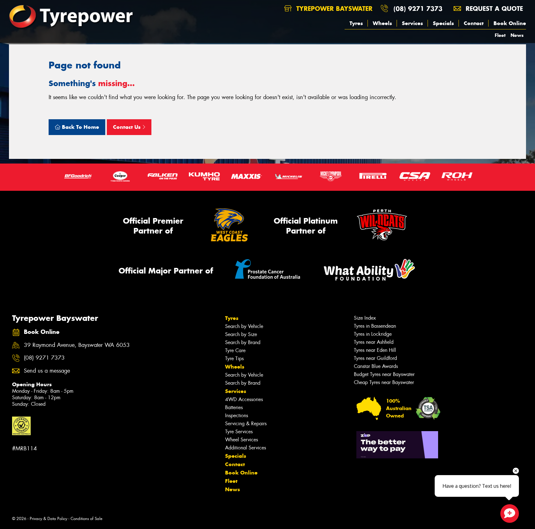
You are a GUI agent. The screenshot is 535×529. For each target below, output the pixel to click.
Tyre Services (239, 431)
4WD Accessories (244, 399)
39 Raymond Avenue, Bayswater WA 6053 (77, 345)
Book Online (510, 23)
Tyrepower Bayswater (333, 8)
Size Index (365, 318)
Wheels (382, 23)
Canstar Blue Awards (376, 366)
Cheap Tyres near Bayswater (384, 382)
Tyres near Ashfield (374, 342)
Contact (474, 23)
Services (412, 23)
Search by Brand (242, 342)
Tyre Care (235, 350)
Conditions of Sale (86, 518)
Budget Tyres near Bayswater (384, 374)
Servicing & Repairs (246, 423)
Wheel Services (241, 439)
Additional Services (245, 447)
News (517, 35)
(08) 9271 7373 (418, 8)
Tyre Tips (234, 358)
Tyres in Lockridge (373, 334)
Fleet (500, 35)
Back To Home (79, 127)
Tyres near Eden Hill (375, 350)
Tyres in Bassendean (375, 326)
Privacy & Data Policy (48, 518)
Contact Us (127, 127)
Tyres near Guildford (375, 358)
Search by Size (241, 334)
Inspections (236, 415)
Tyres (356, 23)
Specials (443, 23)
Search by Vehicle (244, 326)
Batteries (234, 407)
